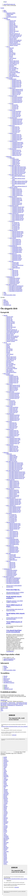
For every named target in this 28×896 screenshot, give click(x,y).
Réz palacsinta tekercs (14, 76)
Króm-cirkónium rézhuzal (18, 218)
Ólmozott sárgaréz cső (17, 236)
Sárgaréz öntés (15, 262)
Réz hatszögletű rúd (13, 68)
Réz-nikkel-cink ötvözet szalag (19, 168)
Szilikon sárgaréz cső (17, 194)
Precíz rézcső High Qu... (13, 589)
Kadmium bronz (13, 133)
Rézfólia (11, 51)
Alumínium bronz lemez (17, 142)
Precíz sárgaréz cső (13, 37)
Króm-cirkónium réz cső (17, 220)
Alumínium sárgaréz (13, 205)
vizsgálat (8, 651)
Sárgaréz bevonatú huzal (12, 704)
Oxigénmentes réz (10, 276)
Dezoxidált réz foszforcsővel (15, 291)
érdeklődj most (4, 700)
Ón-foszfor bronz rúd (17, 99)
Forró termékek (4, 702)
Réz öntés (11, 261)
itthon (4, 10)
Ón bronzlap (15, 104)
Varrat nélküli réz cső (14, 63)
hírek (4, 292)
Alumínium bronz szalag (17, 143)
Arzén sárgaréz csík (16, 240)
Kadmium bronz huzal (17, 138)
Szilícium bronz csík (16, 151)
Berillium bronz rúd (16, 84)
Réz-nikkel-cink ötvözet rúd (18, 170)
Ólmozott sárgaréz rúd (17, 234)
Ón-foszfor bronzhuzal (17, 101)
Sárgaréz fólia (12, 24)
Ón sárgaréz (12, 221)
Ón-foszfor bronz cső (17, 102)
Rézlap (10, 49)
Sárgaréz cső (12, 32)
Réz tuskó (11, 48)
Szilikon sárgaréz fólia (17, 191)
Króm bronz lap (15, 126)
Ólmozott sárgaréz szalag (17, 232)
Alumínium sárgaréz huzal (18, 210)
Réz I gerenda (12, 73)
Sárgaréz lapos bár (13, 27)
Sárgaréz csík (12, 23)
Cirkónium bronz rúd (17, 121)
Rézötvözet (8, 156)
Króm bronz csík (16, 128)
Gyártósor (8, 15)
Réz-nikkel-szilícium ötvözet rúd (19, 182)
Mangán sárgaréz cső (17, 204)
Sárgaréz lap (12, 22)
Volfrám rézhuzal (16, 163)
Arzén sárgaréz (12, 238)
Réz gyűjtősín (12, 53)
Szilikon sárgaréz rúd (17, 192)
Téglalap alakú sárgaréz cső (15, 35)
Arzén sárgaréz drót (16, 242)
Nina (2, 709)
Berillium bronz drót (16, 85)
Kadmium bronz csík (17, 135)
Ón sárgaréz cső (15, 229)
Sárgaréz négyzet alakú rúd (15, 40)
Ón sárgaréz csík (16, 223)
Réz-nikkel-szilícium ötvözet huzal (17, 477)
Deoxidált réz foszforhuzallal (15, 289)
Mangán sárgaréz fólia (17, 200)
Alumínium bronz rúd (17, 145)
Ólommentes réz (13, 253)
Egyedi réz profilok (13, 71)
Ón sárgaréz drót (16, 227)
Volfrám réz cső (15, 164)
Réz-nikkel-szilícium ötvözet (15, 174)
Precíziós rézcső (12, 64)
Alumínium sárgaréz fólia (18, 209)
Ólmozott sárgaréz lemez (17, 231)
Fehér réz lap (15, 270)
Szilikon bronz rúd (16, 152)
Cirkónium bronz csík (17, 120)
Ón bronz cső (15, 108)
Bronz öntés (15, 266)
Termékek (5, 18)
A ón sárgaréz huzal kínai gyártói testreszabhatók (13, 631)
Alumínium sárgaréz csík (17, 208)
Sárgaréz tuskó (12, 20)
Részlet (12, 651)
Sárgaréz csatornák (13, 42)
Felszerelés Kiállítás (10, 13)
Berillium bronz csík (16, 81)
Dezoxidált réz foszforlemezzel (16, 285)
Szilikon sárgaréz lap (16, 188)
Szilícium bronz (12, 148)
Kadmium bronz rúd (16, 137)
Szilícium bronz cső (16, 155)
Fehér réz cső (15, 275)
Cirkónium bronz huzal (17, 123)
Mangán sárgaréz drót (17, 203)
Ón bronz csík (15, 106)
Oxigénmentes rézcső (14, 283)
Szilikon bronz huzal (16, 154)
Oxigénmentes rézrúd (14, 280)
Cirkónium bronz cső (17, 124)
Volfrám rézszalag (16, 160)
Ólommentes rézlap (16, 254)
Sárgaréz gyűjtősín (13, 26)
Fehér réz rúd (15, 273)
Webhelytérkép (11, 702)
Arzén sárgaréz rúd (16, 243)
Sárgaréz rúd (12, 28)
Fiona (2, 710)
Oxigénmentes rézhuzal (14, 72)
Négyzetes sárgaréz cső (14, 33)
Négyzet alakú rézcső (14, 60)
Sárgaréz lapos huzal (14, 31)
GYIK (4, 293)
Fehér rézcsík (15, 271)
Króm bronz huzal (16, 130)
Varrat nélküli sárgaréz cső (15, 36)
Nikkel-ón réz (12, 88)
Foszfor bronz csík (16, 112)
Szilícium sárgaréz (13, 187)
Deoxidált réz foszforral (11, 284)
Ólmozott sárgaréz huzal (17, 235)
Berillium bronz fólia (16, 82)
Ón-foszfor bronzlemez (17, 97)
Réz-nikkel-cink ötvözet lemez (19, 166)
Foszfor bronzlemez (16, 111)
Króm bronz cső (15, 132)
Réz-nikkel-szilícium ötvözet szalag (17, 473)
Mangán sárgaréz (13, 196)
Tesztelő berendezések (11, 16)
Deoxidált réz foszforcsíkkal (15, 287)
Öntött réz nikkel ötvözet (17, 265)
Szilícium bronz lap (16, 150)
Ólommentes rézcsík (16, 256)
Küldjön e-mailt (4, 707)
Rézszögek (11, 66)
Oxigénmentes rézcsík (14, 279)
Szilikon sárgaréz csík (17, 190)
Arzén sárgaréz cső (16, 244)
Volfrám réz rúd (15, 161)
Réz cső (11, 59)
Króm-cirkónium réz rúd (17, 217)
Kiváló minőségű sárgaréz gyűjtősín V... (14, 597)
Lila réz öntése (15, 263)
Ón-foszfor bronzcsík (17, 98)
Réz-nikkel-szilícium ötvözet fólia (19, 181)
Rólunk (5, 11)
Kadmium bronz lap (16, 134)
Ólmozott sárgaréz (13, 230)
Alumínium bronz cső (17, 147)
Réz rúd (11, 55)
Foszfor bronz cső (16, 116)
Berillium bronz (12, 79)
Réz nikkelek (4, 704)
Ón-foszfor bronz (13, 95)
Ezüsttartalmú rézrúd (16, 251)
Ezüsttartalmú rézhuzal (17, 249)
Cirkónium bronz (13, 117)
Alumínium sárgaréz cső (17, 212)
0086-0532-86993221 (8, 660)
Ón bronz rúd (15, 107)
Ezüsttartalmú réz (13, 245)
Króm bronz (12, 125)
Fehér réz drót (15, 274)
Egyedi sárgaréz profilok (14, 44)
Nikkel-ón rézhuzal (16, 91)
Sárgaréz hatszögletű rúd (14, 41)
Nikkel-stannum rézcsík (17, 89)
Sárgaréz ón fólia (16, 225)
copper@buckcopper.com (9, 4)
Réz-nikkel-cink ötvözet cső (18, 173)
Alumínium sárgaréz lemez (18, 207)
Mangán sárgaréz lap (16, 198)
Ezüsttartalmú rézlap (16, 247)
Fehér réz (11, 269)
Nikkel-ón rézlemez (16, 93)
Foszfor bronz (12, 110)
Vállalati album (9, 14)
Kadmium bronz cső (16, 139)
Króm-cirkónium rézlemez (18, 214)
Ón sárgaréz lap (15, 222)
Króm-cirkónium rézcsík (17, 216)
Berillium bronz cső (16, 86)
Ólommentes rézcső (16, 260)
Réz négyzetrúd (12, 67)
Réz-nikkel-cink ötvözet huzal (19, 172)
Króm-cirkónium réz (13, 213)
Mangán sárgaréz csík (17, 199)
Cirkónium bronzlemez (17, 119)
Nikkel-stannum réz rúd (17, 90)
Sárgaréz (8, 19)
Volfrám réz (12, 157)
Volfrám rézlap (15, 159)
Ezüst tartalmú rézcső (17, 252)
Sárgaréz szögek (13, 38)
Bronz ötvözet (9, 77)
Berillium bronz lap (16, 80)
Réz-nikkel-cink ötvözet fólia (18, 169)
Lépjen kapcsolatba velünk (9, 295)
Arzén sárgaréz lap (16, 239)
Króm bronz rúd (15, 129)
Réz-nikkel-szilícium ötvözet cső (19, 186)
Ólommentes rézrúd (16, 257)
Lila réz (8, 46)
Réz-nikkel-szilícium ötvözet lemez (17, 472)
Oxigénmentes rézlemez (14, 278)
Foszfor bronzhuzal (16, 115)
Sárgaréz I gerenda (13, 45)
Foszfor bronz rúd (16, 113)
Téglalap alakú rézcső (14, 62)
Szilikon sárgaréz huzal (17, 195)
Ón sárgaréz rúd (15, 226)
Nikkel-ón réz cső (16, 94)
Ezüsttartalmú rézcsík (17, 248)
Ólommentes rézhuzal (17, 258)
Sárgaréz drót (12, 29)
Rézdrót (11, 57)
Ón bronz (11, 103)
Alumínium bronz (13, 141)
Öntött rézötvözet (16, 267)
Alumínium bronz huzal (17, 146)
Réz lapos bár (12, 54)
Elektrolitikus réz (13, 75)
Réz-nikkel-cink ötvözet (14, 165)
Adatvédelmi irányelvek (21, 702)
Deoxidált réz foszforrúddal (15, 288)
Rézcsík (11, 50)
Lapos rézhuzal (12, 58)
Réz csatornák (12, 69)
